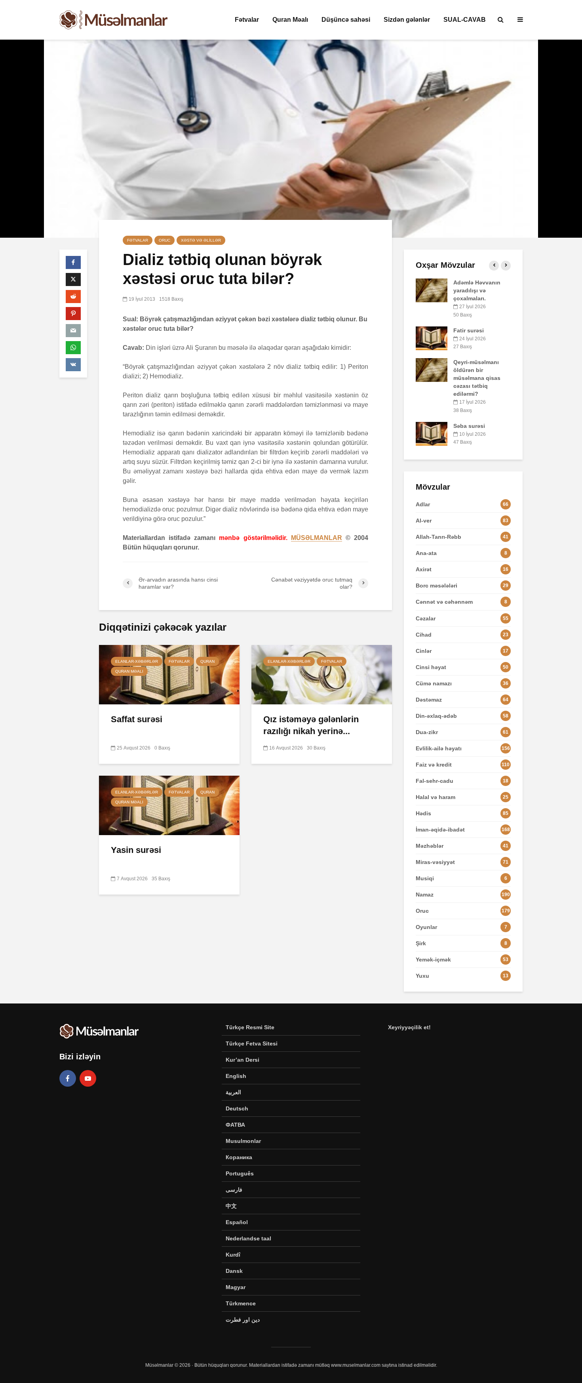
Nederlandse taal (248, 1238)
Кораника (239, 1157)
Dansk (234, 1271)
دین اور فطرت (243, 1319)
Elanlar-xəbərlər (136, 661)
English (236, 1076)
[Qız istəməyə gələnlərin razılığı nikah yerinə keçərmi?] (321, 674)
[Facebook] (67, 1078)
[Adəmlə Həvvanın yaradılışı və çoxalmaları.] (431, 290)
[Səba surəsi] (431, 433)
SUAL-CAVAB (464, 19)
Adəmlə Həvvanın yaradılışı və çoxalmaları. (476, 290)
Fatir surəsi (468, 330)
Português (240, 1173)
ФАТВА (235, 1125)
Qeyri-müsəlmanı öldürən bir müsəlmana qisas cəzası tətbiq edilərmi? (476, 378)
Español (237, 1222)
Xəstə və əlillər (201, 240)
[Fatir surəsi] (431, 337)
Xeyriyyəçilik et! (409, 1027)
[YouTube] (88, 1078)
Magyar (235, 1287)
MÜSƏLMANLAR (316, 537)
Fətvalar (247, 19)
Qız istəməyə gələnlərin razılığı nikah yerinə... (311, 725)
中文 (231, 1206)
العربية (233, 1092)
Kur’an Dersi (242, 1060)
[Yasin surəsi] (169, 804)
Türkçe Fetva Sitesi (252, 1043)
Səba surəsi (469, 426)
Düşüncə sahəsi (345, 19)
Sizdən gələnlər (407, 19)
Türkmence (241, 1303)
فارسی (234, 1190)
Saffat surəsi (136, 719)
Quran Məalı (290, 19)
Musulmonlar (243, 1141)
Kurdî (233, 1254)
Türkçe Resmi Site (250, 1027)
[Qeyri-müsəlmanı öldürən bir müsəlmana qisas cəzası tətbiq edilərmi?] (431, 369)
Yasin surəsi (136, 850)
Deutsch (237, 1108)
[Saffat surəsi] (169, 674)
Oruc (164, 240)
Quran (207, 661)
